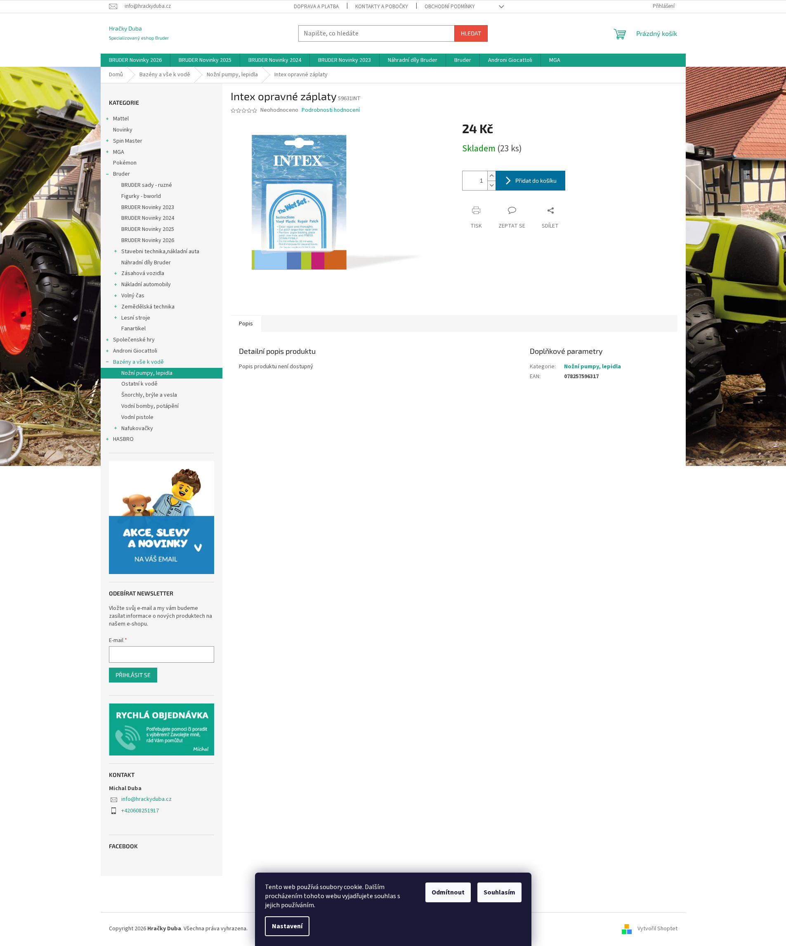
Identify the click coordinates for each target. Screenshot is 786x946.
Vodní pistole (137, 417)
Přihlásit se (133, 674)
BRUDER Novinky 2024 (147, 218)
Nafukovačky (137, 428)
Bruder (121, 174)
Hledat (471, 33)
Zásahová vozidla (142, 273)
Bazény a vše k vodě (138, 362)
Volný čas (132, 296)
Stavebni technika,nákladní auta (160, 251)
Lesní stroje (135, 318)
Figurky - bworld (141, 196)
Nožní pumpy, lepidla (146, 373)
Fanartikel (133, 329)
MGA (118, 152)
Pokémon (125, 163)
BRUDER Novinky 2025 (147, 229)
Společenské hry (134, 340)
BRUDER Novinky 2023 (147, 207)
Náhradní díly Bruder (146, 263)
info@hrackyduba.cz (146, 799)
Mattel (121, 119)
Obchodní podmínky (450, 6)
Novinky (122, 130)
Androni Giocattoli (135, 351)
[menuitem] (135, 60)
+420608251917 (140, 811)
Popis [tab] (246, 324)
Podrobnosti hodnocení (331, 110)
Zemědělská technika (148, 307)
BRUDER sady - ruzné (146, 185)
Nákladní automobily (146, 284)
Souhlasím (499, 892)
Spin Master (127, 141)
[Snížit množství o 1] (491, 185)
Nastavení (287, 926)
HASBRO (123, 439)
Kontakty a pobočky (381, 6)
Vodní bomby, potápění (150, 406)
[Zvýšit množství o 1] (491, 176)
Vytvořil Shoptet (657, 929)
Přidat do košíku (536, 180)
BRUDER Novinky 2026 (147, 240)
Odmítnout (448, 892)
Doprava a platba (316, 6)
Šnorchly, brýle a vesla (149, 395)
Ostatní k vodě (139, 384)
